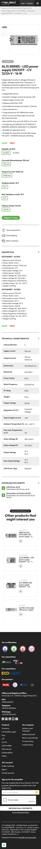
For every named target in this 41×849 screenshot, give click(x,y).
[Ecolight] (11, 673)
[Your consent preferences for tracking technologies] (4, 845)
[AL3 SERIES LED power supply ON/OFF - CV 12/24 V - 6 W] (20, 591)
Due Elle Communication (27, 837)
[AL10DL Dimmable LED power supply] (20, 614)
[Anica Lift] (6, 662)
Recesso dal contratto (20, 808)
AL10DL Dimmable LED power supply (26, 609)
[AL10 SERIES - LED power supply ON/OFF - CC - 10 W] (20, 566)
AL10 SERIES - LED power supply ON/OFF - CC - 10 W (26, 560)
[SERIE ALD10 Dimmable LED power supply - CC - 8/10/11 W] (20, 541)
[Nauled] (10, 3)
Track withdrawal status (20, 812)
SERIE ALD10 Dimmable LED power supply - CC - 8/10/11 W (26, 535)
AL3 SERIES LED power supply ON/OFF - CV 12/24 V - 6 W (25, 585)
